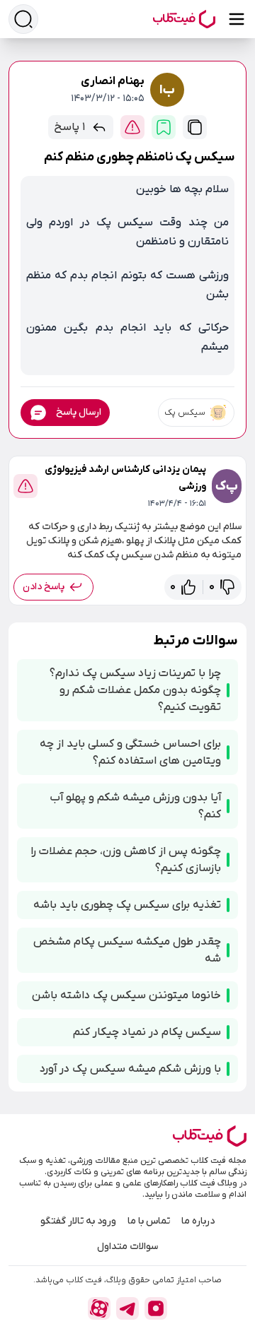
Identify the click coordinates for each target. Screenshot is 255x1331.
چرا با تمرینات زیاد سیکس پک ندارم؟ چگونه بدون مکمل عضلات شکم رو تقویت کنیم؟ (135, 690)
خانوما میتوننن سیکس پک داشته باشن (126, 995)
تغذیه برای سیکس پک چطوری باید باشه (127, 905)
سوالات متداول (127, 1246)
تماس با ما (149, 1221)
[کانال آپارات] (99, 1308)
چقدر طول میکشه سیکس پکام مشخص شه (127, 950)
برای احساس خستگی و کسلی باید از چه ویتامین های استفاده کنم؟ (130, 752)
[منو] (236, 19)
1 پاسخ (69, 127)
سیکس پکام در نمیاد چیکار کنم (147, 1032)
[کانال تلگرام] (127, 1308)
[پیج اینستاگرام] (155, 1308)
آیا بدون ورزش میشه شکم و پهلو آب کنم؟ (135, 806)
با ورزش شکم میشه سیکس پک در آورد (130, 1069)
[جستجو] (23, 19)
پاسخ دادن (43, 586)
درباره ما (198, 1221)
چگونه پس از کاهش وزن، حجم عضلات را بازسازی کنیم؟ (125, 859)
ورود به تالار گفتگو (78, 1221)
